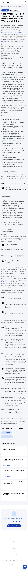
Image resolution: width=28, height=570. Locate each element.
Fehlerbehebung (19, 6)
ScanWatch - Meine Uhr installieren (13, 470)
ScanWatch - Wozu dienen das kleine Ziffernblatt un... (14, 482)
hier (2, 41)
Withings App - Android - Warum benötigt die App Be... (13, 460)
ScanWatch (12, 6)
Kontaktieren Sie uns (14, 525)
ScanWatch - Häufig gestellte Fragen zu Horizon (14, 494)
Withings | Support (5, 6)
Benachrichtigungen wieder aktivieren (11, 32)
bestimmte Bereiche (7, 281)
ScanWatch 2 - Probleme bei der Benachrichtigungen (12, 448)
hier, (16, 411)
